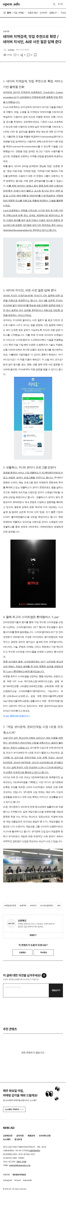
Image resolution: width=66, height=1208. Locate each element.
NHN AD (9, 1128)
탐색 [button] (9, 13)
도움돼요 (22, 952)
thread (18, 1180)
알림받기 (33, 935)
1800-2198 (21, 1162)
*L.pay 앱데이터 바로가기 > (17, 716)
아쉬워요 (43, 952)
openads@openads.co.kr (19, 1165)
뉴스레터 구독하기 (12, 1109)
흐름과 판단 (33, 13)
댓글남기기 (56, 990)
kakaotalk (27, 1180)
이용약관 (6, 1175)
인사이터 (43, 13)
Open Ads (11, 4)
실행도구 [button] (53, 13)
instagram (7, 1180)
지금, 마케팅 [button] (18, 13)
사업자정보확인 (34, 1151)
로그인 (60, 4)
